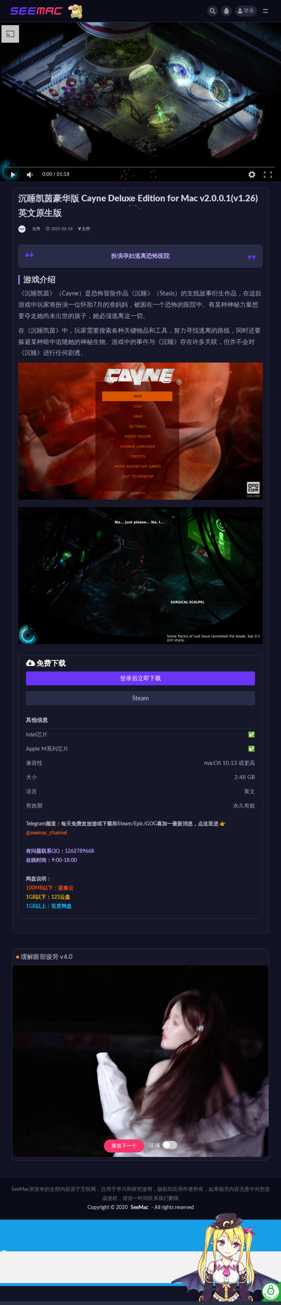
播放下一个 (124, 1146)
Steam (140, 698)
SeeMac (140, 1207)
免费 (36, 229)
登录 (249, 10)
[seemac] (22, 229)
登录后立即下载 (140, 678)
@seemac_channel (46, 833)
